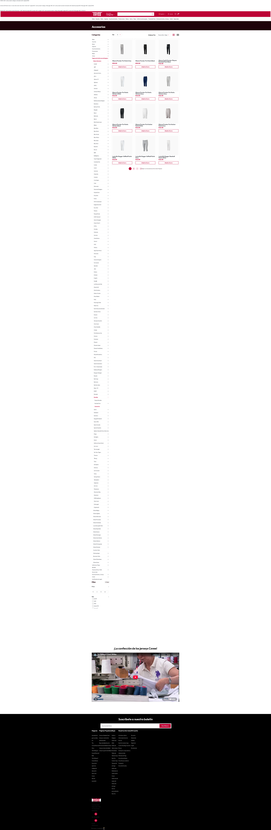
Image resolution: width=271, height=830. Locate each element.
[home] (92, 23)
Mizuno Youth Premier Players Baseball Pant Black (168, 61)
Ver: (113, 34)
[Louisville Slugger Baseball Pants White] (168, 145)
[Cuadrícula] (173, 35)
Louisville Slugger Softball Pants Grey (145, 157)
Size (93, 596)
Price (93, 586)
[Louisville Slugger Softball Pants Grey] (145, 145)
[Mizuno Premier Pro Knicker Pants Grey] (168, 113)
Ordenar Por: (152, 35)
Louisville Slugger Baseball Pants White (167, 157)
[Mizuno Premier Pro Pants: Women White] (122, 81)
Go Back (95, 4)
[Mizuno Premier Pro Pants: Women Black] (122, 113)
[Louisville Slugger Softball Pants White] (122, 145)
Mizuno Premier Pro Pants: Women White (120, 93)
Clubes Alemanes (111, 24)
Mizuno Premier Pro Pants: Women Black (120, 125)
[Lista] (177, 35)
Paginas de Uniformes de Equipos (100, 24)
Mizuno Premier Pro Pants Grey (121, 61)
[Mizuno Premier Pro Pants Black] (145, 49)
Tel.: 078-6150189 (95, 817)
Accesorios (123, 24)
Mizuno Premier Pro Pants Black (145, 61)
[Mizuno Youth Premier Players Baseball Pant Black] (168, 49)
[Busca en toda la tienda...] (152, 14)
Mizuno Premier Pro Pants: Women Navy (143, 93)
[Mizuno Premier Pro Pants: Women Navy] (145, 81)
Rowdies (118, 24)
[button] (122, 66)
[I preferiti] (175, 14)
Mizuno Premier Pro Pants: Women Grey (167, 93)
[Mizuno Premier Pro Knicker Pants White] (145, 113)
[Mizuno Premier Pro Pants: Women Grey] (168, 81)
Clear (107, 582)
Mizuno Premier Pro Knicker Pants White (143, 125)
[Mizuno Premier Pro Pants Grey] (122, 49)
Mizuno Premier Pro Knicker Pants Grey (167, 125)
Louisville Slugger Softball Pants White (122, 157)
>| (140, 168)
